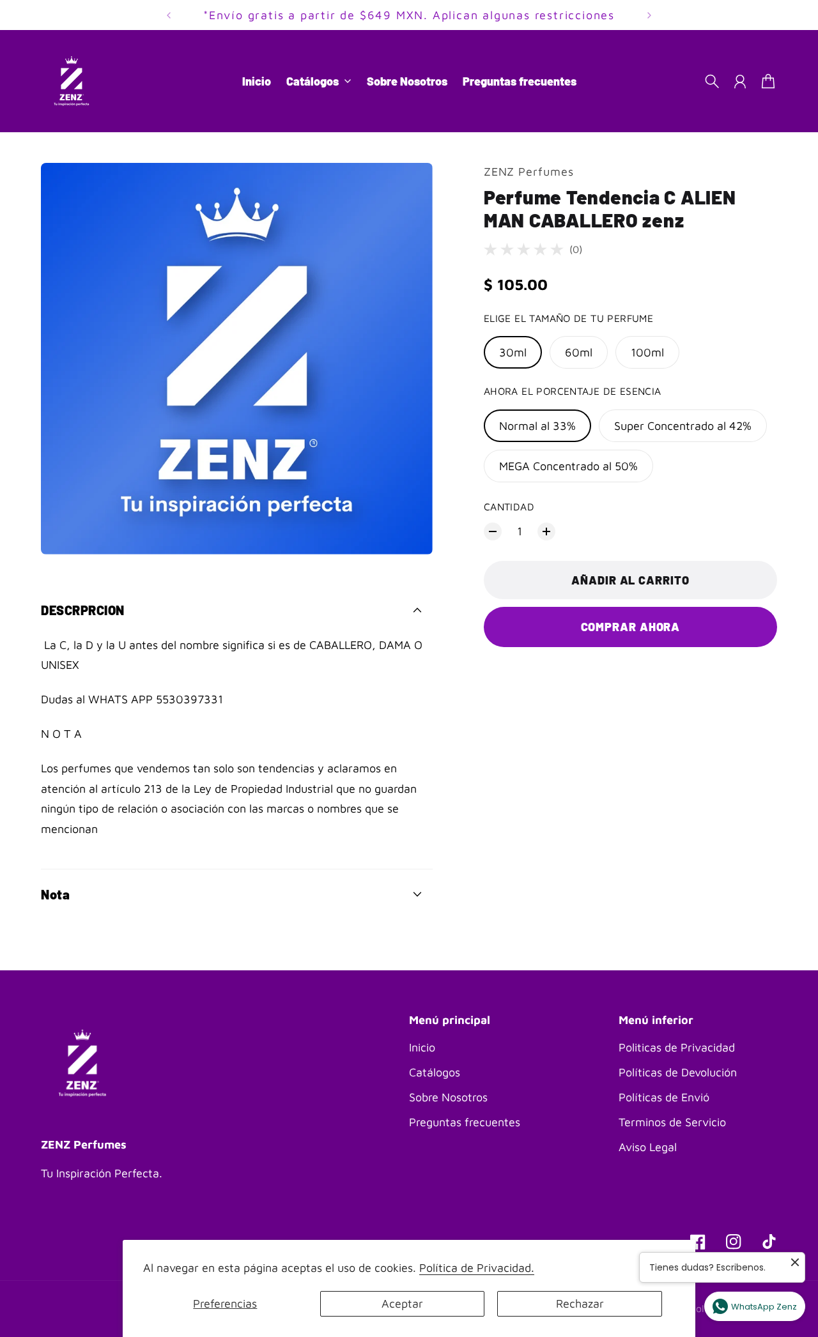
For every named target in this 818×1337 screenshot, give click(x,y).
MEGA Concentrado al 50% (568, 466)
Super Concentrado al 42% (683, 425)
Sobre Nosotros (448, 1097)
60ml (578, 352)
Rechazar (580, 1303)
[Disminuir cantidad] (493, 531)
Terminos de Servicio (672, 1122)
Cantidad (509, 506)
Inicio (422, 1047)
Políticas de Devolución (678, 1072)
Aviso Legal (648, 1147)
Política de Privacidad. (476, 1267)
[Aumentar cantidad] (546, 531)
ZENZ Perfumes (529, 171)
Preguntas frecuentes (464, 1122)
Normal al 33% (537, 425)
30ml (513, 352)
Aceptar (402, 1303)
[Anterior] (168, 15)
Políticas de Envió (664, 1097)
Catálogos (434, 1072)
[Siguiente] (649, 15)
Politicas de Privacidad (677, 1047)
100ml (647, 352)
